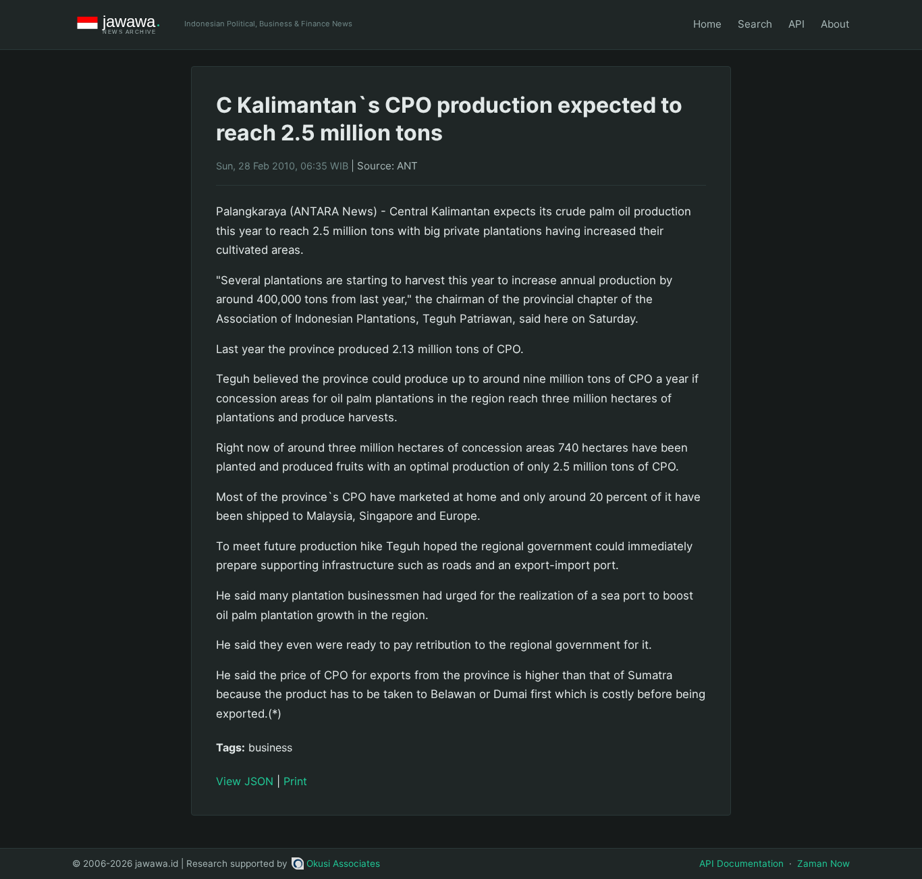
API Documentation (741, 863)
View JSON (244, 781)
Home (707, 24)
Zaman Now (823, 863)
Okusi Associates (343, 863)
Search (755, 24)
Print (295, 781)
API (796, 24)
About (835, 24)
